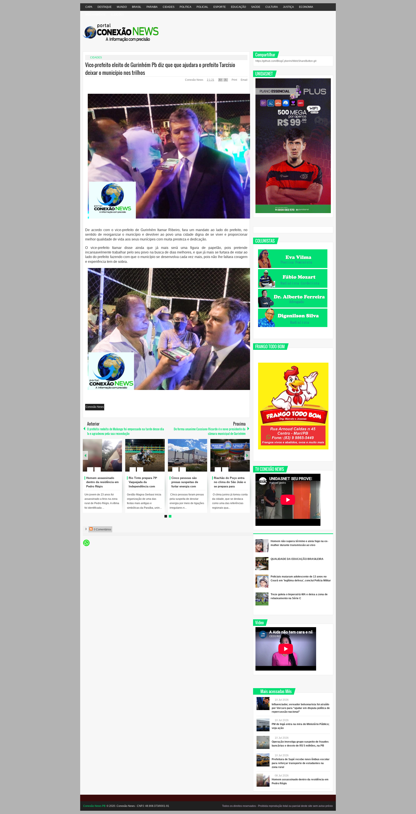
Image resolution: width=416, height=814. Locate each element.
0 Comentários (102, 529)
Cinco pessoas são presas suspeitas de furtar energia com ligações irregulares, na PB (187, 486)
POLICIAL (202, 6)
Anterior (247, 455)
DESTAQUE (105, 6)
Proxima (85, 455)
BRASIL (136, 6)
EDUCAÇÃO (238, 6)
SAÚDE (255, 6)
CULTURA (271, 6)
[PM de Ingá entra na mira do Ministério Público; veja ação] (263, 724)
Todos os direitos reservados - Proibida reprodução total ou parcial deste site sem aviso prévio (277, 805)
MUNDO (122, 6)
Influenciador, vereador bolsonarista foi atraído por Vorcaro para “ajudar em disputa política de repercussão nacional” (301, 708)
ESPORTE (219, 6)
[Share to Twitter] (111, 459)
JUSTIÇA (288, 6)
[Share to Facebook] (105, 459)
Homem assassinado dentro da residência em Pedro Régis (102, 482)
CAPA (88, 6)
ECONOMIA (306, 6)
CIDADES (168, 6)
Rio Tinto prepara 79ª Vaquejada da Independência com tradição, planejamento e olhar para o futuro (145, 486)
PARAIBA (152, 6)
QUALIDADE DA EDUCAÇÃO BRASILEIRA (297, 559)
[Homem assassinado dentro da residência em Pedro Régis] (102, 455)
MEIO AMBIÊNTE (95, 14)
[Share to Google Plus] (117, 459)
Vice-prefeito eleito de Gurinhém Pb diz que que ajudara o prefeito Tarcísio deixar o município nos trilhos (160, 68)
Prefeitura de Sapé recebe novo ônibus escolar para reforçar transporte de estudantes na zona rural (301, 763)
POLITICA (185, 6)
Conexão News (194, 79)
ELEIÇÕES (117, 14)
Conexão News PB (94, 805)
